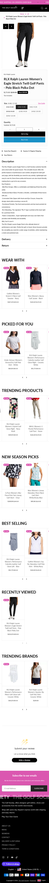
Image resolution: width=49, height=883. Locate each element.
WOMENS (5, 833)
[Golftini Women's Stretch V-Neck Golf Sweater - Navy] (13, 277)
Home (22, 14)
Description (8, 161)
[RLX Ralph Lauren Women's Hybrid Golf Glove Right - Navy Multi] (13, 408)
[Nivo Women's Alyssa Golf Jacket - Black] (36, 278)
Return (5, 245)
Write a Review (24, 760)
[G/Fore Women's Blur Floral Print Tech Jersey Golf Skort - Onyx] (13, 475)
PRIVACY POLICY (8, 845)
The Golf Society (23, 880)
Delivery (6, 239)
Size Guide (41, 103)
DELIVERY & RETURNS (11, 841)
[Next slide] (11, 26)
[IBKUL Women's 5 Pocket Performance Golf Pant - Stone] (36, 409)
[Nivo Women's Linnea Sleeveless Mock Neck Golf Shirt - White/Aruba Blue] (36, 474)
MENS (4, 830)
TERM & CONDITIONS (10, 849)
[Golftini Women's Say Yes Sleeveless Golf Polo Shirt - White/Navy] (36, 543)
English (11, 869)
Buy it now (24, 140)
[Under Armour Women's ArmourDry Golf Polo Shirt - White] (13, 342)
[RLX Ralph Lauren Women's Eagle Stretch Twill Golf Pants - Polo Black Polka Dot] (13, 608)
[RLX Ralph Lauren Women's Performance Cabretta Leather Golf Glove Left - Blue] (13, 542)
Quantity (7, 122)
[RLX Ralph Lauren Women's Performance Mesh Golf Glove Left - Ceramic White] (13, 673)
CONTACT (6, 837)
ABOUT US (6, 826)
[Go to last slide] (5, 26)
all (28, 14)
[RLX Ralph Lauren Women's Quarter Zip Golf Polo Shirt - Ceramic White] (36, 673)
